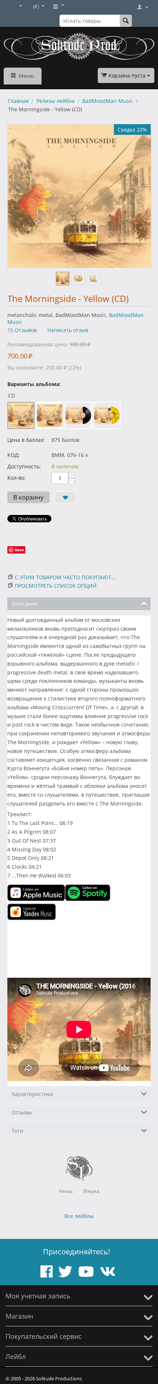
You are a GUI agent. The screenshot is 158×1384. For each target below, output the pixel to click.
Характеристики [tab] (32, 1094)
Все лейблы (79, 1215)
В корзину (28, 497)
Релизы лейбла (55, 100)
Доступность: (24, 466)
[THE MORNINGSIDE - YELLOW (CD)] (79, 196)
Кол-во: (16, 477)
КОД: (13, 454)
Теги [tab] (17, 1130)
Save (19, 549)
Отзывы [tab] (22, 1112)
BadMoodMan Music (107, 100)
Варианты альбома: (34, 384)
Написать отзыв (67, 330)
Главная (18, 100)
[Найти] (126, 21)
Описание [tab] (24, 603)
